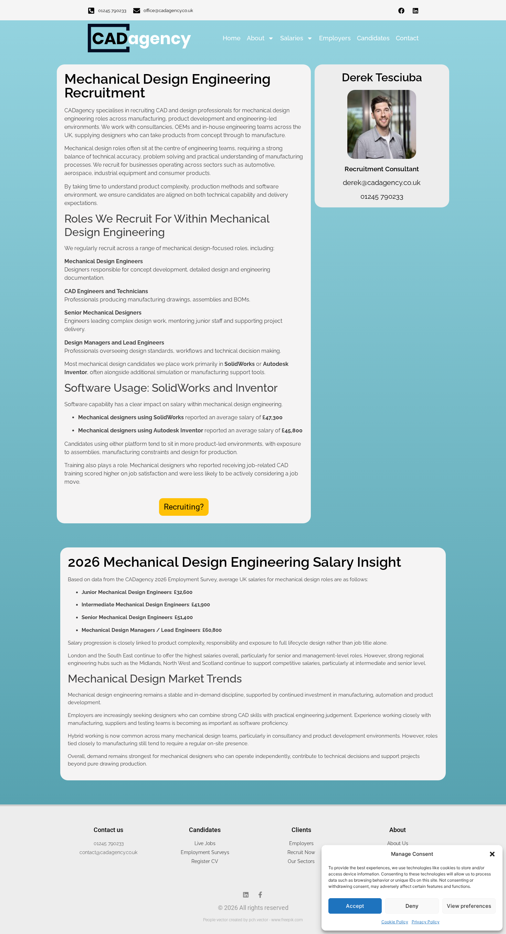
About (255, 38)
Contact (407, 38)
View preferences (469, 906)
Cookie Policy (394, 921)
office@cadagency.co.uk (168, 10)
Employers (335, 38)
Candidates (373, 38)
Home (232, 38)
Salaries (291, 38)
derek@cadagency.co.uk (382, 182)
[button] (492, 854)
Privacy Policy (426, 921)
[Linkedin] (415, 10)
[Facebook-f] (260, 895)
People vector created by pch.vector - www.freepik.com (253, 919)
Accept (355, 906)
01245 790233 (112, 10)
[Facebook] (401, 10)
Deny (412, 906)
